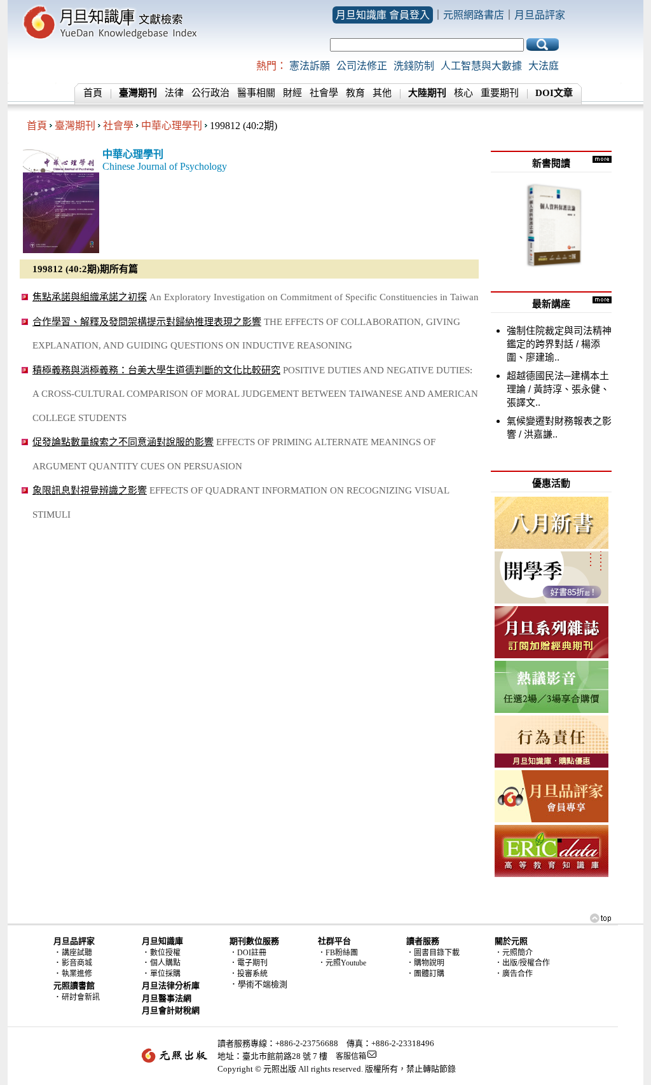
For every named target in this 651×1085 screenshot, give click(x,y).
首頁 (92, 93)
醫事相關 (256, 93)
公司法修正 (361, 65)
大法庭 (543, 65)
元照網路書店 (473, 15)
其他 (382, 93)
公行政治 (210, 93)
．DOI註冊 (248, 952)
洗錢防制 (414, 65)
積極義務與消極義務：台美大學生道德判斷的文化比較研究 (156, 369)
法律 (174, 93)
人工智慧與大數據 (481, 65)
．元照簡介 (514, 952)
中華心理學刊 (171, 125)
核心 (463, 93)
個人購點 (165, 962)
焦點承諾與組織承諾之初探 (89, 296)
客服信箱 (351, 1056)
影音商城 (77, 962)
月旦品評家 (539, 15)
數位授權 (165, 952)
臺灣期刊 (75, 125)
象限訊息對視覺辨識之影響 (89, 490)
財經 (292, 93)
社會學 (324, 93)
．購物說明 (425, 962)
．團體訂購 (425, 973)
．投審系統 (249, 973)
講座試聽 (77, 952)
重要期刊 (500, 93)
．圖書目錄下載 (433, 952)
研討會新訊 (81, 997)
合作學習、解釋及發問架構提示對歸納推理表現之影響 (146, 321)
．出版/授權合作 (522, 962)
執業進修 (77, 973)
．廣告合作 (514, 973)
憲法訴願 (309, 65)
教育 (355, 93)
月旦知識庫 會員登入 (383, 15)
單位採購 (165, 973)
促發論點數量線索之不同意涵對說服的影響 (123, 441)
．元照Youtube (342, 962)
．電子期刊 (249, 962)
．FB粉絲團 (338, 952)
